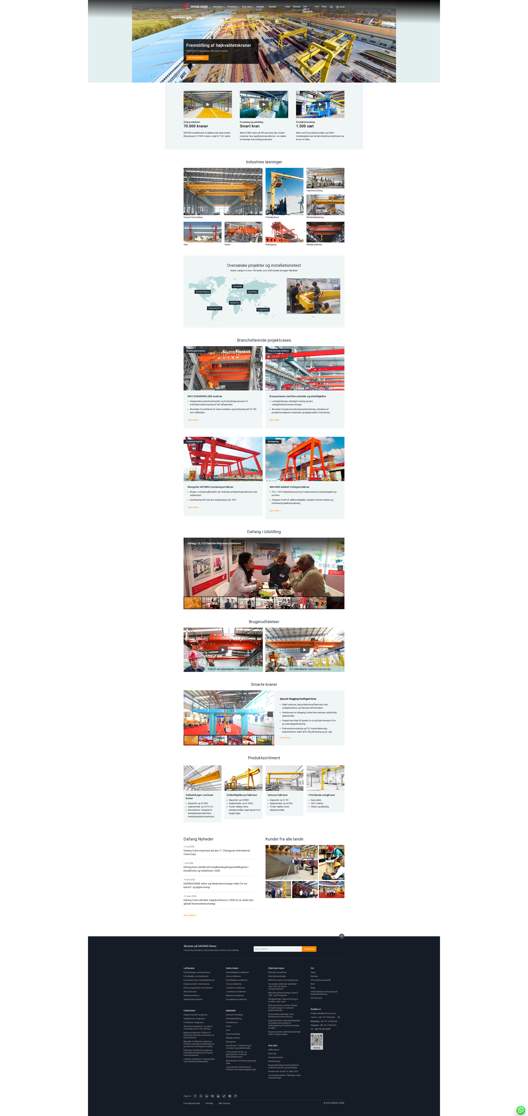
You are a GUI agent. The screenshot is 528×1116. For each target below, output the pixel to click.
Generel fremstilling (234, 1014)
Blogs (324, 7)
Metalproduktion (233, 1037)
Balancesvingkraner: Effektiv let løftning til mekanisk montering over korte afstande (199, 1035)
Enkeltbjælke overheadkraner (196, 976)
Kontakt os (316, 1009)
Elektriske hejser (276, 968)
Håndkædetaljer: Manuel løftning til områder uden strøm (283, 1000)
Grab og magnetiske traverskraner (198, 987)
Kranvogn (272, 1053)
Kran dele (272, 1045)
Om (312, 968)
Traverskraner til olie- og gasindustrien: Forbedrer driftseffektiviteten (236, 1054)
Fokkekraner (189, 1010)
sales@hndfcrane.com (326, 1013)
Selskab (260, 6)
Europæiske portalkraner (236, 999)
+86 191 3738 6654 (328, 1021)
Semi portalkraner (233, 976)
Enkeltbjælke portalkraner (237, 980)
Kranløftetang (274, 1061)
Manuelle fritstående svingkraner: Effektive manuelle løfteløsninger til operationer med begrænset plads (199, 1044)
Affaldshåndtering (234, 1018)
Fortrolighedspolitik (192, 1103)
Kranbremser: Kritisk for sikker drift (283, 1071)
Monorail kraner (190, 991)
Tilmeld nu (309, 949)
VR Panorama (316, 998)
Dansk (342, 7)
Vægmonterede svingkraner (196, 1014)
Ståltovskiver (273, 1049)
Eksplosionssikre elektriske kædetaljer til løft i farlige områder (284, 1033)
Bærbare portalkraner (235, 995)
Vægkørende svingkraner (194, 1018)
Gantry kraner (232, 968)
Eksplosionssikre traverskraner (197, 984)
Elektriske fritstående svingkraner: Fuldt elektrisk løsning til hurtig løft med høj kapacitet (198, 1053)
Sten (228, 1030)
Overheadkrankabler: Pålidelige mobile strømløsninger (284, 1076)
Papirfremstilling (233, 1034)
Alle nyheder (190, 915)
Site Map (209, 1103)
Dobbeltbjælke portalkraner (237, 972)
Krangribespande (275, 1057)
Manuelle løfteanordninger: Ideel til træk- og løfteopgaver (283, 994)
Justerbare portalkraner (236, 991)
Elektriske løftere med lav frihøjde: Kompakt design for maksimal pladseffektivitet (283, 1008)
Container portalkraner (235, 987)
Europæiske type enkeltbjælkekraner (199, 980)
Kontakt (272, 6)
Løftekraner (189, 968)
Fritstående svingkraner (194, 1022)
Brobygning (231, 1041)
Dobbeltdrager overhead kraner (197, 972)
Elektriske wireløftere (277, 972)
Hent (317, 7)
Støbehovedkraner (192, 995)
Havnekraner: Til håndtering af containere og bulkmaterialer (239, 1047)
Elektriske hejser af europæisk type (283, 980)
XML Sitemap (224, 1103)
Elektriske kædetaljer (277, 976)
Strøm (228, 1026)
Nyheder (296, 7)
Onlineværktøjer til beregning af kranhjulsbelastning (324, 993)
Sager (287, 7)
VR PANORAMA (196, 57)
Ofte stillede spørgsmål (307, 9)
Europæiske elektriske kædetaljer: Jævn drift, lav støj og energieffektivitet (282, 986)
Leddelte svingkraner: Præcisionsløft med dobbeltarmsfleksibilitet (199, 1060)
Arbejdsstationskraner (193, 999)
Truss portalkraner (234, 984)
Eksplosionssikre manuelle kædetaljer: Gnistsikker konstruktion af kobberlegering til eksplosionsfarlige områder (284, 1024)
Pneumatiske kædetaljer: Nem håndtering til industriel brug (281, 1015)
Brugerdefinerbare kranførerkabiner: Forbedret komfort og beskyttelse (283, 1066)
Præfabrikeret (232, 1022)
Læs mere (193, 420)
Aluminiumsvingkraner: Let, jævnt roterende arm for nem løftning (198, 1027)
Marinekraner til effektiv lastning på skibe (241, 1062)
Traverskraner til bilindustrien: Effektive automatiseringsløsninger (241, 1068)
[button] (340, 568)
